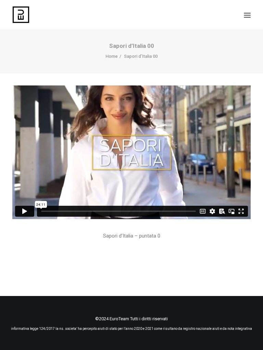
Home (111, 56)
